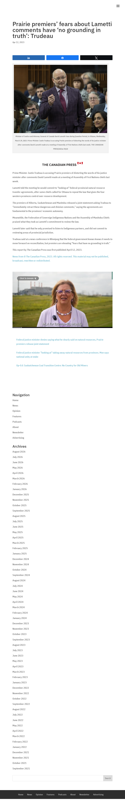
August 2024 (18, 580)
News (15, 405)
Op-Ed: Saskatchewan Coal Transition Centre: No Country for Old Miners (52, 365)
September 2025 (21, 510)
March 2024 (18, 607)
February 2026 (20, 483)
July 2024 (17, 585)
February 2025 (20, 548)
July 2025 (17, 521)
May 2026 (17, 467)
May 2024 (17, 596)
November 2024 (20, 564)
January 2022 (19, 746)
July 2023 (17, 650)
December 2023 (20, 623)
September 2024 (21, 575)
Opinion (16, 410)
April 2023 (17, 666)
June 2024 (17, 591)
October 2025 (19, 505)
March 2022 (18, 736)
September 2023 (21, 639)
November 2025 (20, 499)
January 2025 (19, 553)
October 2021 (19, 762)
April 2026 (17, 472)
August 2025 (18, 515)
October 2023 (19, 634)
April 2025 (17, 537)
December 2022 (20, 687)
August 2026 (18, 451)
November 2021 (20, 757)
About (15, 427)
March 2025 (18, 542)
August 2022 (18, 709)
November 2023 (20, 628)
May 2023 (17, 660)
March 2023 (18, 671)
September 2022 (21, 703)
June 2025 (17, 526)
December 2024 (20, 558)
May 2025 (17, 532)
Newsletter (18, 432)
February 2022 (20, 741)
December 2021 (20, 752)
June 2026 (17, 462)
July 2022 (17, 714)
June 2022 (17, 720)
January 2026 (19, 489)
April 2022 (17, 730)
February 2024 (20, 612)
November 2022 (20, 693)
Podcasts (17, 421)
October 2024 (19, 569)
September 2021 (21, 768)
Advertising (18, 437)
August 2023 (18, 644)
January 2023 (19, 682)
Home (15, 400)
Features (16, 416)
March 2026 (18, 478)
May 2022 (17, 725)
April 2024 (17, 601)
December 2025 (20, 494)
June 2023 (17, 655)
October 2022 (19, 698)
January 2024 (19, 618)
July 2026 (17, 456)
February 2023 (20, 677)
